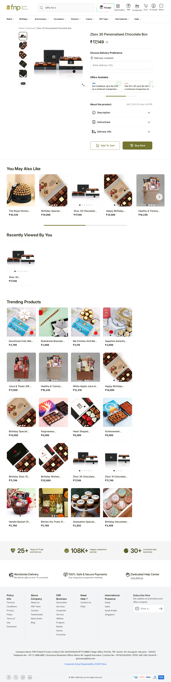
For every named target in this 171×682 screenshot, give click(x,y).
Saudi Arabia (111, 610)
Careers (35, 610)
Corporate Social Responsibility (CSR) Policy (86, 664)
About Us (35, 602)
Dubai (107, 602)
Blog (33, 622)
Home (22, 28)
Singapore (110, 614)
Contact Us (85, 602)
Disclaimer (12, 626)
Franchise (61, 634)
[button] (10, 19)
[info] (107, 42)
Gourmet (31, 28)
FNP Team (36, 606)
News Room (36, 618)
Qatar (107, 606)
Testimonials (37, 614)
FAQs (82, 606)
